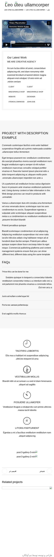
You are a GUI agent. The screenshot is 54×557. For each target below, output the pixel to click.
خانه (48, 10)
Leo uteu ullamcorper (35, 10)
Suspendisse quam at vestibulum (29, 544)
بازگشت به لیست (27, 471)
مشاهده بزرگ (4, 489)
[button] (27, 33)
